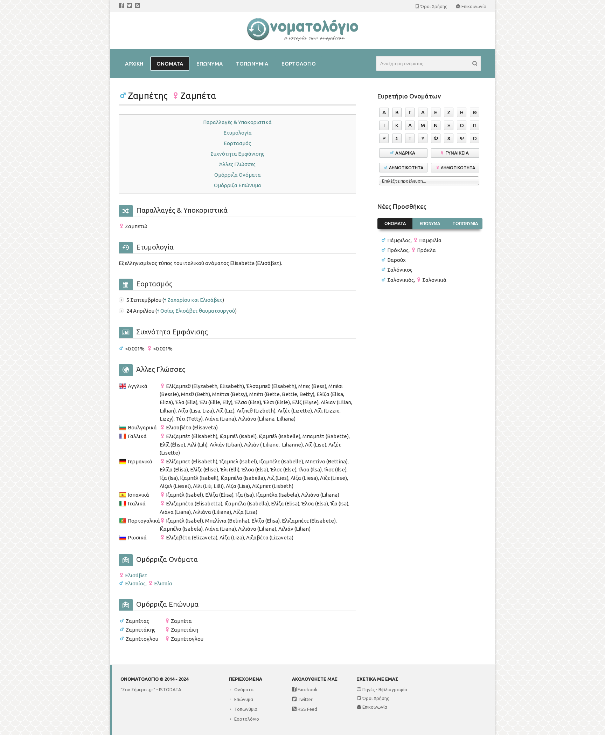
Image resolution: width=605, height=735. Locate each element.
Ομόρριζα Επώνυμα (237, 185)
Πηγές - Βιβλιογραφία (384, 689)
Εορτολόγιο (246, 718)
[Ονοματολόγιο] (302, 40)
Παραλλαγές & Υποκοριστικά (237, 122)
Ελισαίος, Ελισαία (148, 583)
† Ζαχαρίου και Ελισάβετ (193, 300)
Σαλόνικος (399, 270)
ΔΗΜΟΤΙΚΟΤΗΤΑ (406, 167)
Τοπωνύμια (245, 709)
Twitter (305, 699)
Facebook (307, 689)
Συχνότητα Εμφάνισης (237, 154)
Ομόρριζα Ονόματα (237, 175)
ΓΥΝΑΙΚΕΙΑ (458, 152)
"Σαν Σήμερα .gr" (137, 689)
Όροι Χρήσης (375, 698)
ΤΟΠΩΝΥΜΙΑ (465, 223)
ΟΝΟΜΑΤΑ (395, 223)
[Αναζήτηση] (476, 64)
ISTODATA (170, 689)
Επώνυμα (243, 699)
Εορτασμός (237, 143)
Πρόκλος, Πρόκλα (411, 250)
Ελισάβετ (136, 575)
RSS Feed (307, 709)
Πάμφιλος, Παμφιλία (414, 240)
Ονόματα (243, 689)
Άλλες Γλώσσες (237, 164)
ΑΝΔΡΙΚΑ (406, 152)
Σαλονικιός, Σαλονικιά (416, 280)
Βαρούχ (396, 260)
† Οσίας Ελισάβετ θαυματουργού (196, 311)
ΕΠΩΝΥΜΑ (430, 223)
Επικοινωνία (374, 707)
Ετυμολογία (237, 133)
